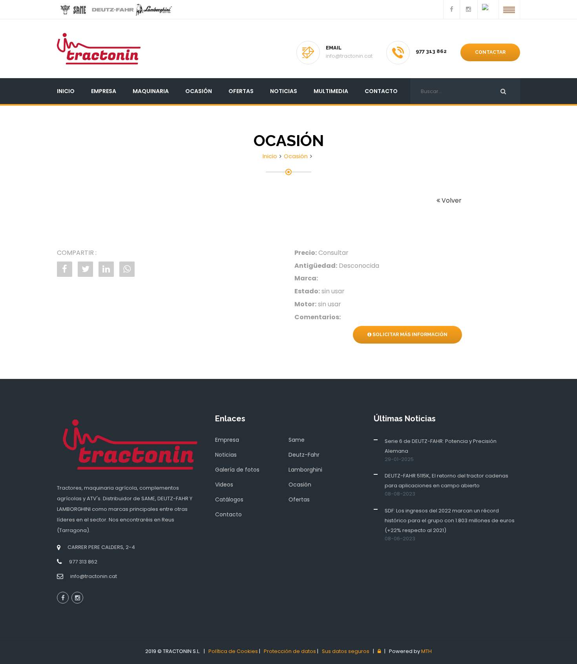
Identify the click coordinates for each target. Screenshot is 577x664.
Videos (224, 484)
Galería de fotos (237, 470)
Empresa (103, 91)
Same (296, 440)
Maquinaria (151, 91)
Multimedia (331, 91)
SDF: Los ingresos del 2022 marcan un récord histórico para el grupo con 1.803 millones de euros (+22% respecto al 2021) (450, 520)
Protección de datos (290, 651)
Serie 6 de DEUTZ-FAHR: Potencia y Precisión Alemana (441, 446)
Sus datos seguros (345, 651)
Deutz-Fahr (304, 455)
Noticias (283, 91)
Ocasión (198, 91)
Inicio (66, 91)
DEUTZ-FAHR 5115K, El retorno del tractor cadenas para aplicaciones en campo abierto (446, 480)
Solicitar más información (409, 334)
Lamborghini (305, 470)
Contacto (381, 91)
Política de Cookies (233, 651)
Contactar (490, 52)
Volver (451, 200)
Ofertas (241, 91)
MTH (426, 651)
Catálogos (229, 499)
